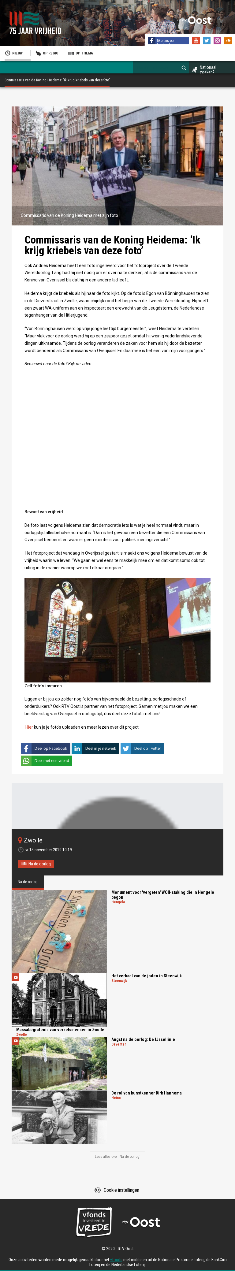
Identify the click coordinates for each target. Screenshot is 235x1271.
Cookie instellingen (121, 1190)
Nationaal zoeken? (208, 70)
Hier (29, 727)
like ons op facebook (165, 43)
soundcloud (228, 41)
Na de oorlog (39, 863)
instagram (218, 41)
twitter (207, 41)
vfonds (116, 1259)
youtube (196, 41)
